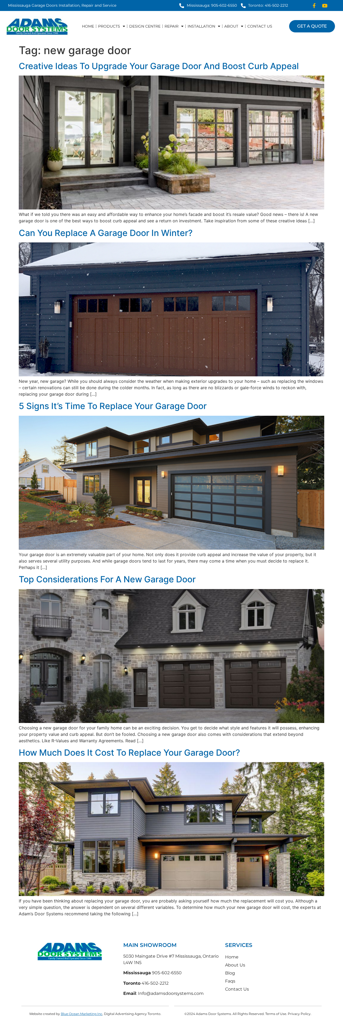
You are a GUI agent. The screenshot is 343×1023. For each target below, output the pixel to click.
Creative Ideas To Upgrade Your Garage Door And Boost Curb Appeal (159, 66)
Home (88, 26)
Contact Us (259, 26)
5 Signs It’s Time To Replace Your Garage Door (113, 406)
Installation (201, 26)
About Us (235, 965)
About (231, 26)
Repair (171, 26)
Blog (230, 973)
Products (109, 26)
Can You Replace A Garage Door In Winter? (106, 233)
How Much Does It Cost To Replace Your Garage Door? (129, 752)
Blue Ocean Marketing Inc (81, 1014)
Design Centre (145, 26)
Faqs (230, 981)
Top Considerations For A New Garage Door (107, 579)
